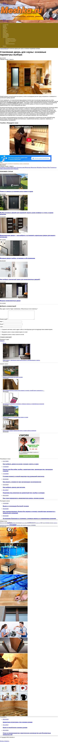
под (39, 522)
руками (13, 525)
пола (44, 522)
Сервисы (6, 36)
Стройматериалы (10, 38)
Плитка (5, 31)
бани (1, 522)
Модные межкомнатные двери (10, 300)
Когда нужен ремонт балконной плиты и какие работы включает (19, 430)
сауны (21, 163)
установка (33, 525)
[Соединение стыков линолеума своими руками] (14, 605)
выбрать (10, 522)
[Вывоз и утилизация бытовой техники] (10, 375)
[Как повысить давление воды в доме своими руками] (14, 542)
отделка (37, 522)
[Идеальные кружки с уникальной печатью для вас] (14, 700)
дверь (5, 163)
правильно (55, 522)
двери (14, 522)
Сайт (1, 326)
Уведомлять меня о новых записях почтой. (13, 334)
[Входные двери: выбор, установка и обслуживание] (14, 255)
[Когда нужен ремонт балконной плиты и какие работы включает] (10, 429)
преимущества (3, 525)
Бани (4, 26)
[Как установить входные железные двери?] (14, 652)
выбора (2, 163)
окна (26, 522)
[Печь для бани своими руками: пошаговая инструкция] (14, 573)
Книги (7, 42)
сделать (18, 525)
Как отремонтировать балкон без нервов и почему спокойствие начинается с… (23, 390)
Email (2, 324)
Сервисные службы (11, 39)
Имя (1, 321)
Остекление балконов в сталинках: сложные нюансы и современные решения (23, 403)
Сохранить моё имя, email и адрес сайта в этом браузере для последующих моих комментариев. (27, 329)
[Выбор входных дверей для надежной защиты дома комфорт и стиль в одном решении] (14, 210)
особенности (31, 522)
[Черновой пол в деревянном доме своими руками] (14, 715)
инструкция (19, 522)
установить (28, 525)
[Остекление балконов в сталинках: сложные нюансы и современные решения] (10, 402)
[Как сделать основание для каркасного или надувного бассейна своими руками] (14, 558)
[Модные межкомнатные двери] (14, 298)
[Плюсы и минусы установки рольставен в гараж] (14, 188)
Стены (5, 28)
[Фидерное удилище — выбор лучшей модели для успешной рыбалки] (14, 589)
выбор (5, 522)
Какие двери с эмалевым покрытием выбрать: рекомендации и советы (21, 360)
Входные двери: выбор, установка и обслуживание (17, 258)
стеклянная (26, 163)
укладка (24, 525)
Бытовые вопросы (10, 41)
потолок (51, 522)
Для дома (6, 34)
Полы (4, 32)
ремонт (7, 525)
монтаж (23, 522)
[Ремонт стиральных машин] (14, 636)
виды (3, 522)
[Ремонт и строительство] (22, 17)
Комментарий (4, 319)
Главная (2, 48)
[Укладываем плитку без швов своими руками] (14, 668)
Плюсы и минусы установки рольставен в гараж (16, 191)
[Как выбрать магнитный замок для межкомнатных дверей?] (14, 276)
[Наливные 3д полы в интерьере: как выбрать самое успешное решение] (14, 684)
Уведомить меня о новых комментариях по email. (15, 332)
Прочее (5, 37)
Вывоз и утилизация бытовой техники (13, 377)
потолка (47, 522)
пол (41, 522)
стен (22, 525)
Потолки (5, 33)
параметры (16, 163)
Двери (5, 27)
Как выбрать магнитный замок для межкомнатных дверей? (20, 279)
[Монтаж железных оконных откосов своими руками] (14, 621)
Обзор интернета (10, 43)
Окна (4, 29)
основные (10, 163)
